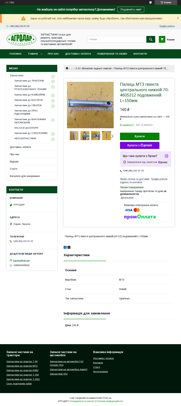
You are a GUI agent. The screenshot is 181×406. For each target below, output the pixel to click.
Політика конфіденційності (109, 401)
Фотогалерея (100, 371)
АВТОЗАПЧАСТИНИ (25, 138)
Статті (13, 168)
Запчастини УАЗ (59, 374)
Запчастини (16, 75)
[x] (69, 247)
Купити (140, 136)
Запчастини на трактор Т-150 (22, 374)
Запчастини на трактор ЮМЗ (22, 370)
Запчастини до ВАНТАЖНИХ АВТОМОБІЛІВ (30, 121)
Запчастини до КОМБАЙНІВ (29, 94)
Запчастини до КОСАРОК (28, 100)
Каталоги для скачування (25, 176)
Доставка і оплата (78, 53)
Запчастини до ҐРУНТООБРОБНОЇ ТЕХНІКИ (30, 88)
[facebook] (65, 247)
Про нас (53, 53)
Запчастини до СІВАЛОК (28, 105)
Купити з (133, 145)
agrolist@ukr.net (21, 260)
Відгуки (14, 161)
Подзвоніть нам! (130, 9)
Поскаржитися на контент (82, 401)
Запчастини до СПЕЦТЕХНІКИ (30, 133)
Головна (15, 53)
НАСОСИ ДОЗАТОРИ (26, 127)
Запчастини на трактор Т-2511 (23, 379)
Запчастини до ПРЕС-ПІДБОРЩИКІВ (26, 112)
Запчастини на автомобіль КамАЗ (68, 369)
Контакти (140, 53)
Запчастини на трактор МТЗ (21, 366)
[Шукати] (150, 39)
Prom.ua (107, 398)
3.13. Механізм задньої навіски (93, 68)
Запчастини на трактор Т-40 (21, 361)
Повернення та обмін (112, 53)
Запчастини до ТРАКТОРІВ (29, 80)
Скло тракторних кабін (19, 383)
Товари (33, 53)
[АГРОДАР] (21, 44)
